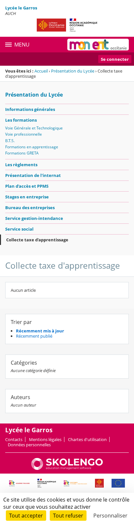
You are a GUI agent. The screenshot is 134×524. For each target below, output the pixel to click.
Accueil (41, 71)
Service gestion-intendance (34, 218)
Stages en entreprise (27, 197)
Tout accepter (26, 515)
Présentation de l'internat (33, 175)
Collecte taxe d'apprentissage (37, 240)
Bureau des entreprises (30, 207)
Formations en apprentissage (31, 147)
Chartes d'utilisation (87, 439)
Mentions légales (45, 439)
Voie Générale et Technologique (34, 128)
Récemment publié (34, 336)
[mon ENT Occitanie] (98, 44)
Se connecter (115, 59)
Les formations (21, 120)
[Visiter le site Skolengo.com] (67, 468)
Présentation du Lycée (72, 71)
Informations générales (30, 109)
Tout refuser (68, 515)
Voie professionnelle (23, 134)
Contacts (13, 439)
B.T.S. (10, 140)
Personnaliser (110, 515)
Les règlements (21, 165)
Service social (19, 229)
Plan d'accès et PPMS (26, 186)
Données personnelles (29, 444)
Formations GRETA (22, 153)
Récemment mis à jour (40, 330)
